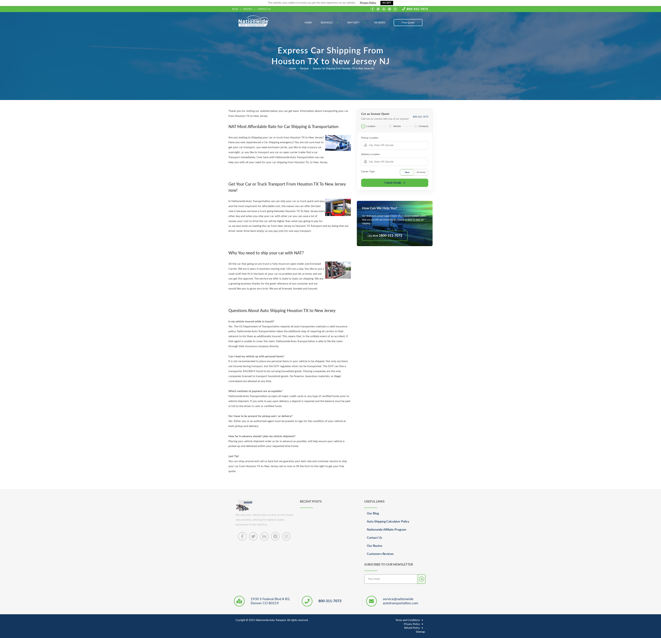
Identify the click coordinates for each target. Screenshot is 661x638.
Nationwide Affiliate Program (386, 529)
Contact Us (264, 9)
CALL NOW (385, 235)
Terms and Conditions (407, 620)
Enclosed (421, 172)
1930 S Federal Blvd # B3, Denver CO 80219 (270, 601)
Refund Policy (412, 628)
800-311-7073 (417, 9)
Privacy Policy (368, 3)
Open (407, 172)
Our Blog (373, 513)
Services (327, 22)
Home (308, 22)
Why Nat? (353, 22)
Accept (386, 3)
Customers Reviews (380, 554)
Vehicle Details (392, 182)
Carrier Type (368, 171)
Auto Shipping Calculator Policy (388, 521)
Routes (247, 9)
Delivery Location (370, 154)
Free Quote (408, 22)
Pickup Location (369, 137)
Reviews (379, 22)
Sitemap (420, 632)
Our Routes (374, 545)
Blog (235, 9)
